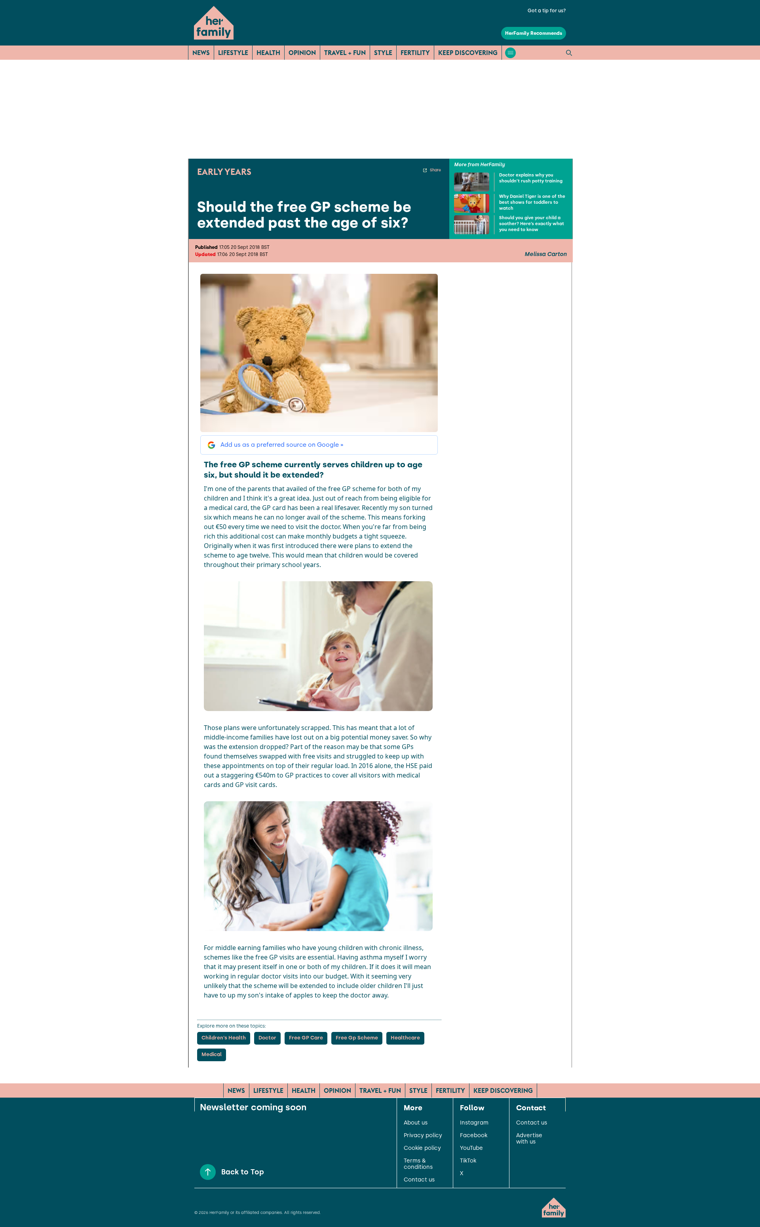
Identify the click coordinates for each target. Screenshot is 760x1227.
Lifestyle (233, 53)
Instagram (474, 1123)
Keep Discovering (468, 53)
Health (268, 53)
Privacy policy (423, 1135)
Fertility (415, 53)
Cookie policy (422, 1148)
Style (383, 53)
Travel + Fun (345, 53)
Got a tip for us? (547, 10)
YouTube (471, 1148)
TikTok (468, 1161)
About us (416, 1123)
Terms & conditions (418, 1164)
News (201, 53)
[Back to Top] (208, 1172)
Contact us (419, 1180)
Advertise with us (529, 1138)
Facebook (473, 1135)
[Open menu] (510, 52)
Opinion (302, 53)
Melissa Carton (545, 254)
